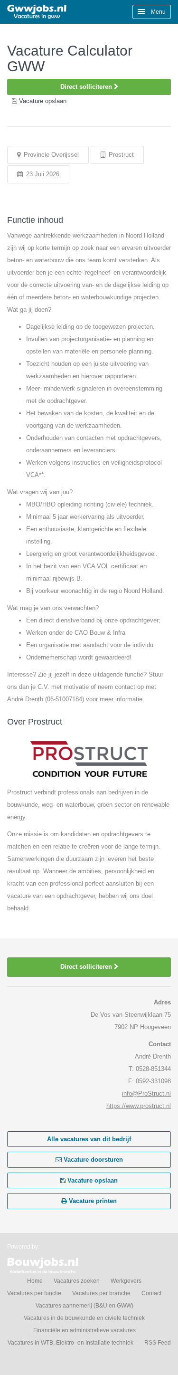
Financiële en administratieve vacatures (84, 1330)
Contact (151, 1293)
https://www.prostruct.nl (138, 1105)
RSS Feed (157, 1342)
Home (35, 1281)
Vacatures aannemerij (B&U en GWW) (84, 1305)
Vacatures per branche (101, 1293)
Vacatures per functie (34, 1293)
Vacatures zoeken (77, 1281)
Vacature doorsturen (92, 1159)
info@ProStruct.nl (146, 1093)
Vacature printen (92, 1200)
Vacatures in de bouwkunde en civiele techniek (84, 1318)
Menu (158, 12)
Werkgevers (126, 1281)
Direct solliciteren (87, 86)
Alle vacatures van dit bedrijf (89, 1139)
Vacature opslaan (92, 1180)
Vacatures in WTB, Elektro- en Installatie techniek (70, 1342)
